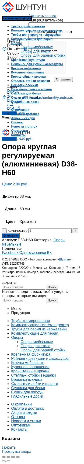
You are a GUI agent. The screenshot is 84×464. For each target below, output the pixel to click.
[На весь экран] (13, 457)
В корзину (11, 235)
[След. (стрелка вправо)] (8, 461)
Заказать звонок (42, 16)
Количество (17, 230)
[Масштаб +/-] (18, 457)
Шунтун (64, 259)
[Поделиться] (8, 457)
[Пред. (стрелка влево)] (4, 461)
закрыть (9, 447)
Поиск (52, 287)
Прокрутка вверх (16, 452)
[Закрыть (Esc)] (4, 457)
